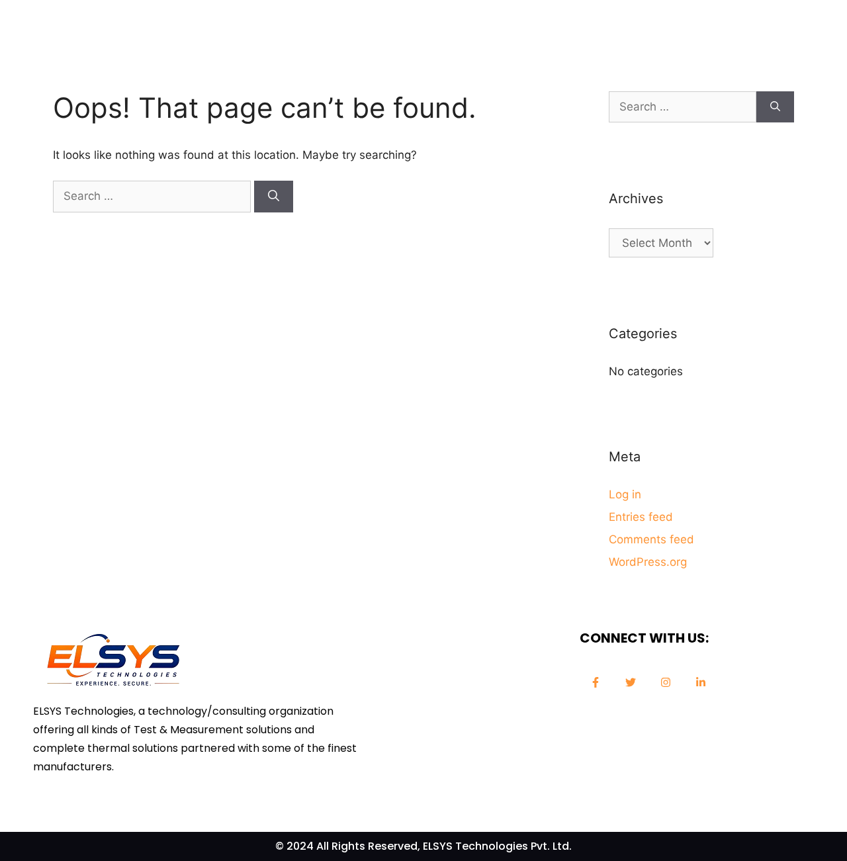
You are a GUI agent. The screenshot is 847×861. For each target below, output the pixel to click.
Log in (625, 494)
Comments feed (651, 539)
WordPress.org (648, 561)
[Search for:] (153, 196)
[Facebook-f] (595, 682)
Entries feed (641, 516)
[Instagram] (666, 682)
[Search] (273, 196)
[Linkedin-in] (701, 682)
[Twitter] (630, 682)
